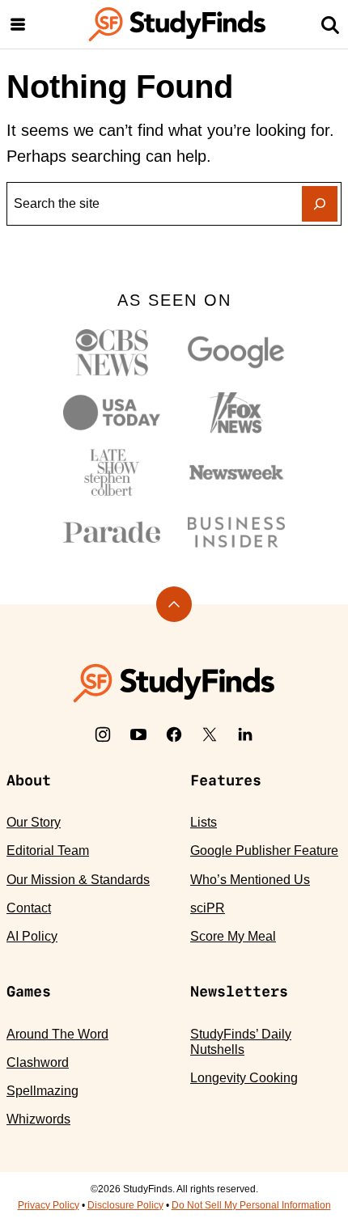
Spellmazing (42, 1091)
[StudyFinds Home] (177, 24)
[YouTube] (138, 734)
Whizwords (38, 1119)
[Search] (330, 24)
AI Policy (31, 936)
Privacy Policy (48, 1205)
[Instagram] (103, 734)
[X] (209, 734)
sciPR (207, 908)
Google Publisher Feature (264, 850)
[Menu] (18, 24)
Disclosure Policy (125, 1205)
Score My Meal (233, 936)
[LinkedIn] (245, 734)
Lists (203, 822)
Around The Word (57, 1034)
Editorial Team (47, 850)
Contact (28, 908)
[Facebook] (174, 734)
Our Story (33, 822)
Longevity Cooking (244, 1078)
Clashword (37, 1062)
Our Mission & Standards (78, 880)
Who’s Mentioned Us (250, 880)
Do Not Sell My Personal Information (251, 1205)
